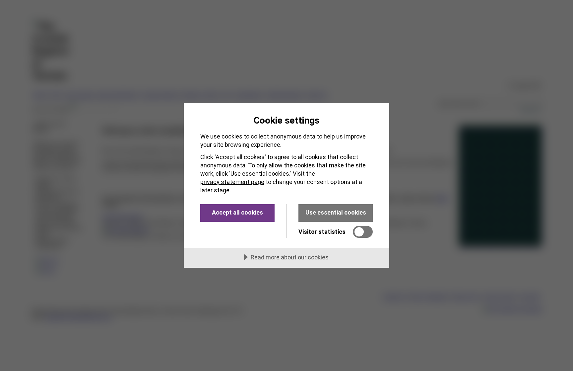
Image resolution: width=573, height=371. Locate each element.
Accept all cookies (237, 212)
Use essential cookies (335, 212)
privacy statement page (232, 181)
